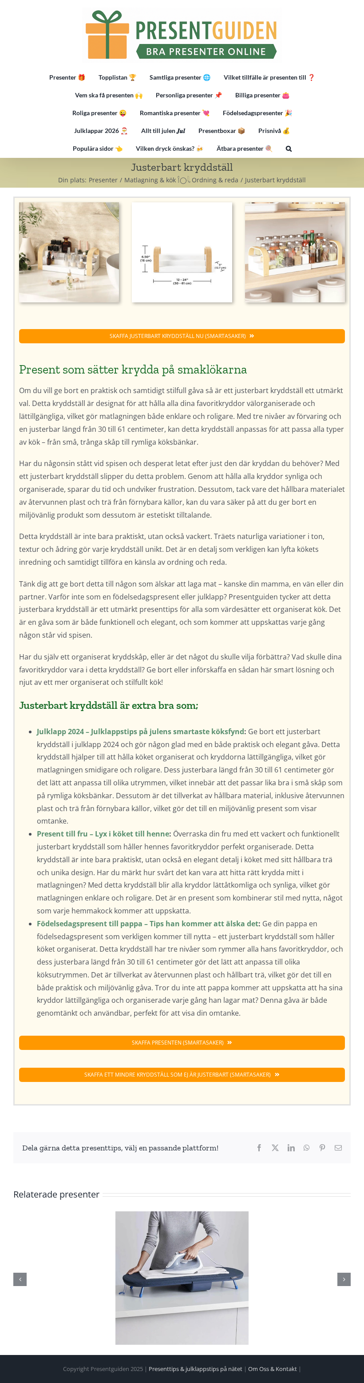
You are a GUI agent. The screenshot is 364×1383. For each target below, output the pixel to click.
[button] (288, 148)
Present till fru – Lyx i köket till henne (103, 834)
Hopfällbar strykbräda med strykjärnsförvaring (182, 1278)
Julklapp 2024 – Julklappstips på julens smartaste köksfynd (140, 731)
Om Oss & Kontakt (272, 1369)
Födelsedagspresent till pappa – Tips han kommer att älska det (147, 924)
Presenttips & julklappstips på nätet (195, 1369)
